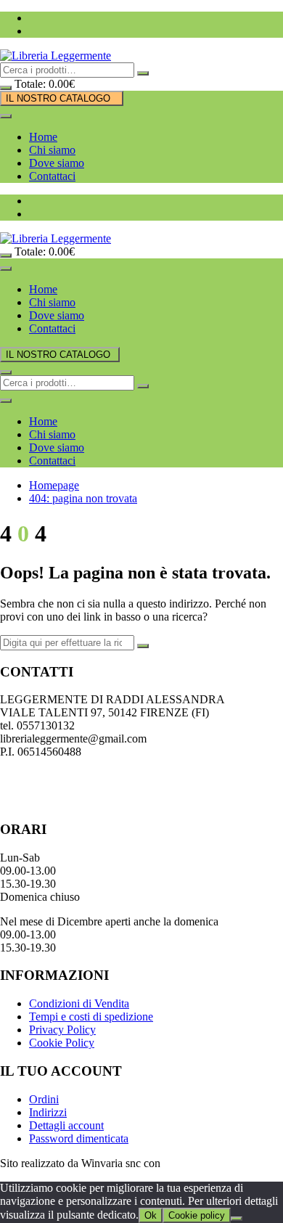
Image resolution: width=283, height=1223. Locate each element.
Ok (150, 1215)
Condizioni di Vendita (79, 1003)
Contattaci (52, 176)
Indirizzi (48, 1112)
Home (43, 137)
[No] (236, 1218)
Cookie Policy (61, 1042)
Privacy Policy (62, 1029)
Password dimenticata (78, 1138)
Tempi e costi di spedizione (91, 1016)
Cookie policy (196, 1215)
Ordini (44, 1099)
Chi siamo (52, 150)
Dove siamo (56, 163)
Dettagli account (66, 1125)
